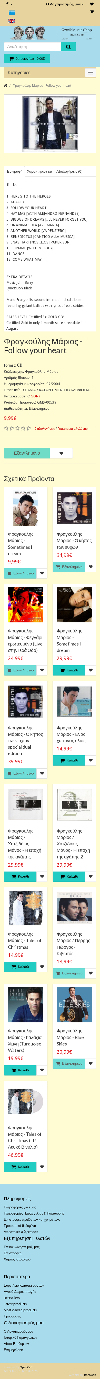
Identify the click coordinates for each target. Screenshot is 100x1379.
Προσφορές (12, 1316)
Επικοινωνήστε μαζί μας (21, 1247)
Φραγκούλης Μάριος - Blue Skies (70, 1037)
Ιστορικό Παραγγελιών (20, 1337)
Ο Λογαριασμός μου (63, 4)
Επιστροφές (12, 1253)
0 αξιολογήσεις (45, 429)
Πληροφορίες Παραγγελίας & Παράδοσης (34, 1213)
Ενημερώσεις (13, 1350)
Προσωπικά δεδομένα (20, 1226)
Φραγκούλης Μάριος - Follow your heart (42, 85)
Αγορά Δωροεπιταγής (20, 1292)
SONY (35, 396)
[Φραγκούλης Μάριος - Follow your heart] (50, 123)
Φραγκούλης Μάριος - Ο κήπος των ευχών (74, 540)
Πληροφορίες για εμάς (20, 1207)
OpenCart (26, 1367)
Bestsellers (12, 1298)
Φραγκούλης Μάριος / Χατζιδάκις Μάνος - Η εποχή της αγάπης (24, 843)
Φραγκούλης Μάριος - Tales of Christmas (25, 940)
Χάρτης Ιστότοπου (17, 1259)
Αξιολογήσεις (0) (69, 171)
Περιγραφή (14, 171)
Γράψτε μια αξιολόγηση (73, 429)
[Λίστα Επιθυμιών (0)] (92, 4)
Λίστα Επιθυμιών (16, 1344)
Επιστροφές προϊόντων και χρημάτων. (32, 1219)
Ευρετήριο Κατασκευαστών (24, 1285)
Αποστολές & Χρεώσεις (21, 1232)
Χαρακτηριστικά (39, 171)
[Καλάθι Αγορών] (92, 11)
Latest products (15, 1304)
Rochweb (90, 1375)
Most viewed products (20, 1310)
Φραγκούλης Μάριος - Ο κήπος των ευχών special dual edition (25, 740)
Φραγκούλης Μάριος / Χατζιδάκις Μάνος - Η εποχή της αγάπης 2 (73, 843)
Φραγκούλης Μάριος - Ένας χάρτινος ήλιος (71, 734)
